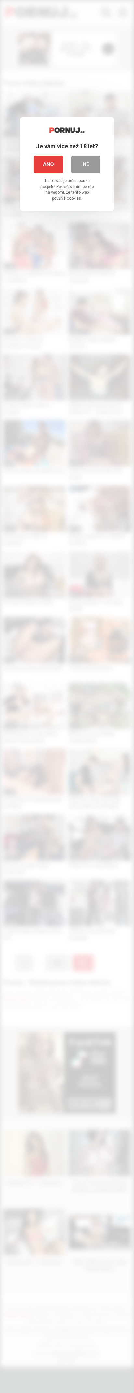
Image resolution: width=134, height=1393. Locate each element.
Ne (86, 164)
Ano (48, 164)
